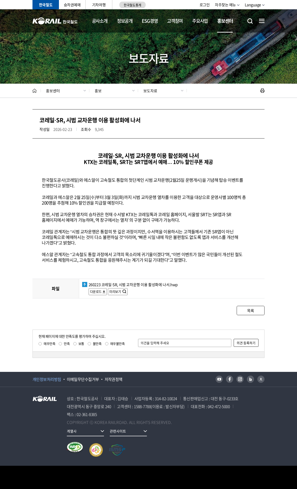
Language (253, 4)
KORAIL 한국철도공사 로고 (55, 20)
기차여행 (99, 4)
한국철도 (45, 4)
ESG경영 (150, 20)
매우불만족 (117, 343)
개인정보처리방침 (46, 379)
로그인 (205, 4)
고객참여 (175, 20)
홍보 (98, 90)
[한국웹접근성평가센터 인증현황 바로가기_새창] (75, 450)
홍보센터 (225, 20)
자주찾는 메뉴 (225, 4)
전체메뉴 (262, 21)
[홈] (34, 91)
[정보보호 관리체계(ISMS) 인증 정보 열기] (117, 450)
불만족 (97, 343)
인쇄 (262, 91)
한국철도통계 (132, 5)
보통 (81, 343)
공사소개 (99, 20)
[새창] (219, 379)
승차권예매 (72, 4)
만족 (67, 343)
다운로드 (96, 291)
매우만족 (49, 343)
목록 (250, 310)
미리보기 (115, 291)
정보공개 (124, 20)
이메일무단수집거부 (83, 379)
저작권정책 (114, 379)
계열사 (72, 431)
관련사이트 (118, 431)
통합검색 (250, 21)
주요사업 (200, 20)
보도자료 (150, 90)
